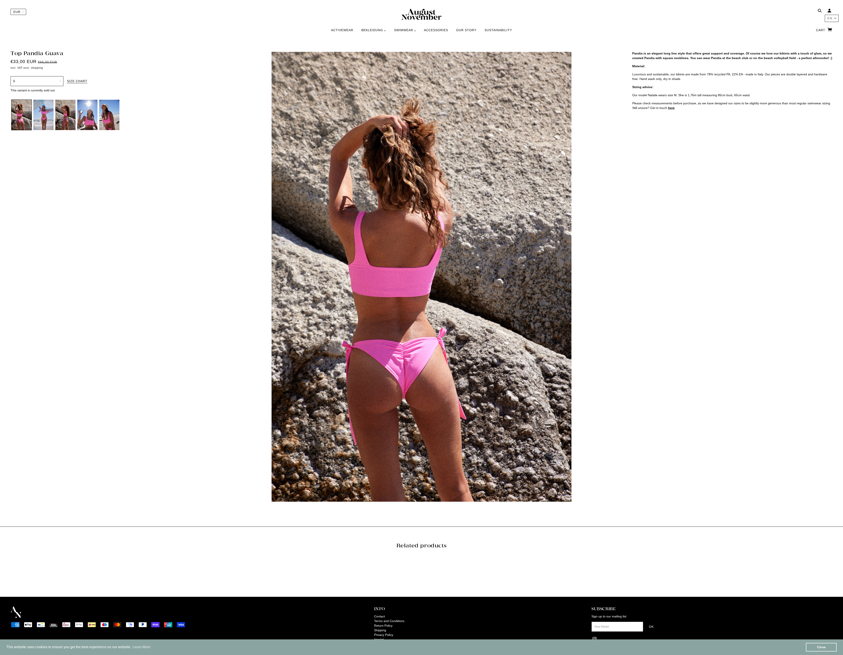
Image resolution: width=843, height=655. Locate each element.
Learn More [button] (141, 647)
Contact (379, 616)
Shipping (380, 630)
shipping (37, 67)
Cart (821, 30)
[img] (820, 11)
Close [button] (821, 647)
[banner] (421, 14)
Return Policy (383, 625)
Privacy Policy (383, 635)
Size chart (77, 81)
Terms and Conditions (389, 621)
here (671, 108)
